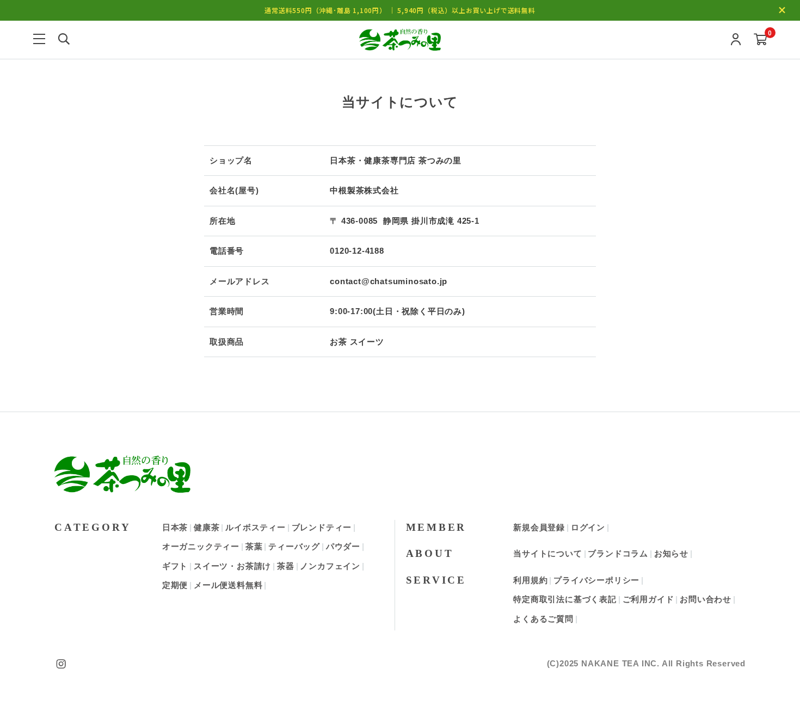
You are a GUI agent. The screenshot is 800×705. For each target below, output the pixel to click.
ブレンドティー (322, 527)
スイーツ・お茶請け (232, 566)
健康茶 (206, 527)
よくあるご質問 (543, 618)
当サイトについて (547, 553)
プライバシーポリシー (596, 580)
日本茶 (175, 527)
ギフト (175, 566)
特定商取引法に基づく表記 (565, 599)
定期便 (175, 585)
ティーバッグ (294, 546)
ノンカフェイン (330, 566)
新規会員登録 (539, 527)
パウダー (343, 546)
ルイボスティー (255, 527)
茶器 (285, 566)
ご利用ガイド (648, 599)
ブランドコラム (618, 553)
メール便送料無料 (228, 585)
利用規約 (530, 580)
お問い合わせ (705, 599)
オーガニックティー (200, 546)
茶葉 (254, 546)
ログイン (588, 527)
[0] (760, 40)
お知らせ (671, 553)
